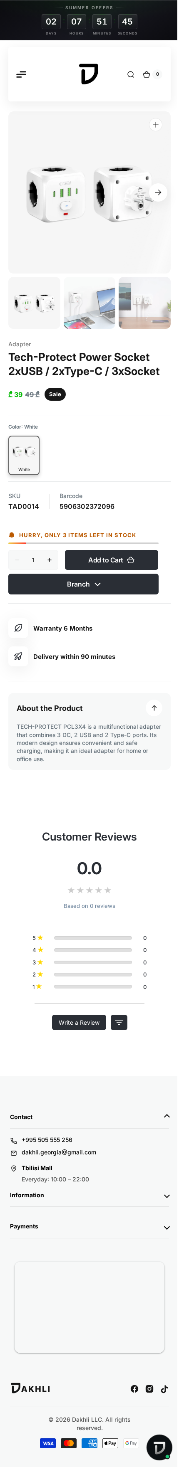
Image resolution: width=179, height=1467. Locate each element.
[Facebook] (128, 1380)
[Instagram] (143, 1380)
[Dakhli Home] (30, 1383)
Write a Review (75, 1014)
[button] (21, 74)
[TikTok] (158, 1380)
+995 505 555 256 (47, 1131)
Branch (79, 576)
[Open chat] (153, 1447)
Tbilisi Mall (37, 1159)
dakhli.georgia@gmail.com (59, 1143)
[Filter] (115, 1014)
